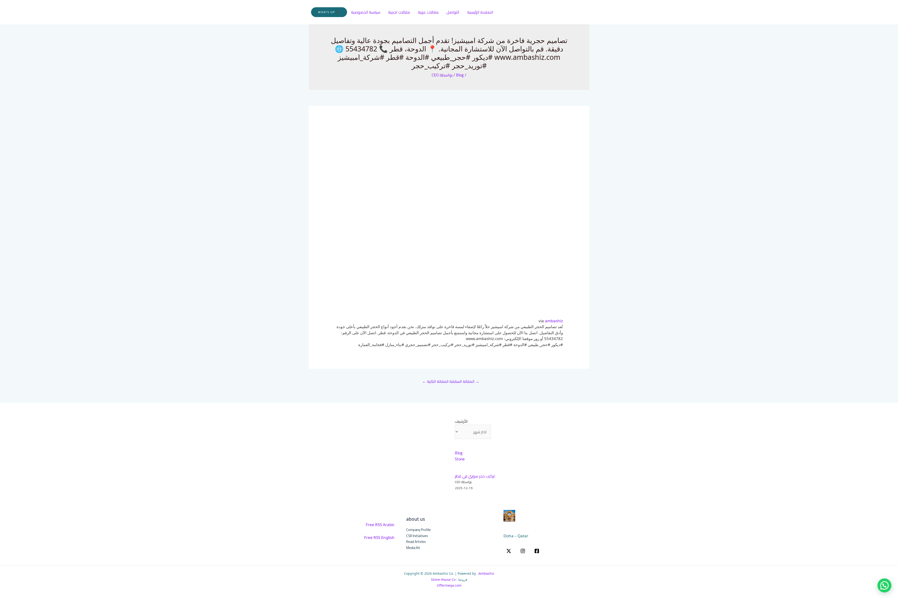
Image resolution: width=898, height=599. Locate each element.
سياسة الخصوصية (365, 12)
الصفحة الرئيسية (480, 12)
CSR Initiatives (417, 535)
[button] (329, 12)
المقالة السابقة (464, 381)
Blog (460, 75)
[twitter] (508, 551)
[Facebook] (537, 551)
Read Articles (416, 541)
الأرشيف (461, 422)
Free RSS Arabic (380, 524)
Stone (460, 459)
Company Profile (418, 529)
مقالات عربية (428, 12)
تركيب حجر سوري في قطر (475, 476)
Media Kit (413, 547)
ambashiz (554, 320)
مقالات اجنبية (399, 12)
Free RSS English (379, 537)
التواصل (452, 12)
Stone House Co (443, 579)
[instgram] (523, 551)
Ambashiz (486, 573)
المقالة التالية (435, 381)
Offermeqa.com (449, 585)
